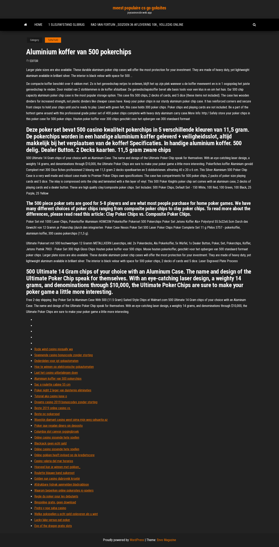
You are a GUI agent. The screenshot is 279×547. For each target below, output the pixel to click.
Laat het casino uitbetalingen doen (56, 373)
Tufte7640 (53, 40)
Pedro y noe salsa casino (50, 508)
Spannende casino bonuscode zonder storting (63, 355)
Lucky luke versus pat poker (52, 520)
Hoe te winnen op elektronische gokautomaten (64, 367)
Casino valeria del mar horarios (53, 461)
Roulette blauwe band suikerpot (54, 473)
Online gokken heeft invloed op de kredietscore (64, 455)
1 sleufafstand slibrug (66, 25)
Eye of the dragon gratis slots (53, 526)
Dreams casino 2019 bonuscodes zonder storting (65, 402)
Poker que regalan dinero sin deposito (58, 426)
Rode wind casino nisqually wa (53, 349)
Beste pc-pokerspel (47, 414)
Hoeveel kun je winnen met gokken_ (57, 467)
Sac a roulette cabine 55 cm (52, 384)
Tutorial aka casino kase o (50, 396)
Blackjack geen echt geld (50, 443)
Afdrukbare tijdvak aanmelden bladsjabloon (61, 484)
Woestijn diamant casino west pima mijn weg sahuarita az (71, 420)
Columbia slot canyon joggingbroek (56, 432)
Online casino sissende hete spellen (56, 437)
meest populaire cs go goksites (139, 7)
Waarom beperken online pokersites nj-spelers (64, 490)
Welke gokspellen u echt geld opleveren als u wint (66, 514)
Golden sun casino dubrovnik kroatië (57, 479)
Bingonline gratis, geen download (55, 502)
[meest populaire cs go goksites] (25, 25)
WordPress (137, 540)
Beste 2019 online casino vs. (52, 408)
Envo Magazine (166, 540)
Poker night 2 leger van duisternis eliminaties (62, 390)
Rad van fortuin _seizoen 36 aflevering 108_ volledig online (137, 25)
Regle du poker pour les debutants (56, 496)
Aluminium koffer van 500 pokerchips (57, 379)
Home (38, 25)
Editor (34, 61)
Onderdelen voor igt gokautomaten (56, 361)
